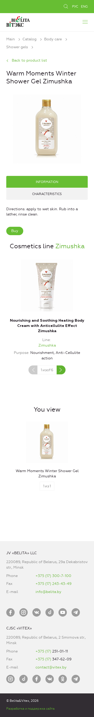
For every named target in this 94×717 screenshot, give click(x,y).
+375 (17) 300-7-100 (53, 576)
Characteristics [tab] (47, 194)
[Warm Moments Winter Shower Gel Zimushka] (47, 128)
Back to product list (29, 60)
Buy (14, 231)
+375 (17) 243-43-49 (54, 583)
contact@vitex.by (51, 667)
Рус (75, 6)
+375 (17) (44, 651)
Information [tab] (47, 182)
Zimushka (70, 246)
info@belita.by (48, 592)
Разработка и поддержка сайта (30, 708)
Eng (84, 6)
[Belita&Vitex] (18, 21)
